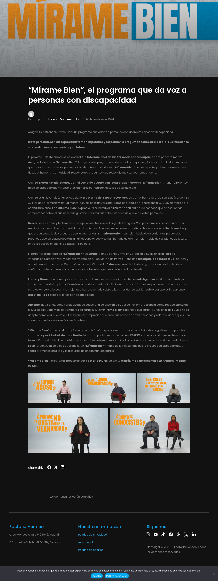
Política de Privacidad (92, 535)
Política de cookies (90, 550)
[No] (213, 573)
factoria (49, 119)
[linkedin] (194, 534)
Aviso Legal (85, 542)
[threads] (178, 534)
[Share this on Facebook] (49, 467)
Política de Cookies (116, 576)
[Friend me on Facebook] (171, 534)
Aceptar (96, 576)
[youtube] (155, 534)
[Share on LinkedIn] (62, 467)
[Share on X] (56, 467)
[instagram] (148, 534)
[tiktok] (163, 534)
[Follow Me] (186, 534)
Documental (68, 119)
